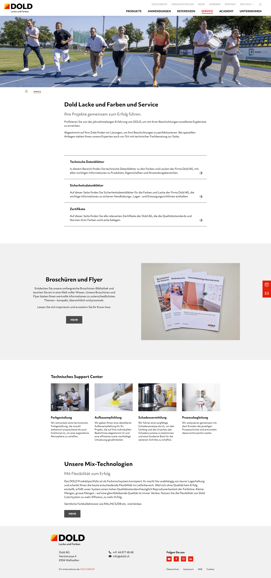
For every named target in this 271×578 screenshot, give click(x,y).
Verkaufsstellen (182, 4)
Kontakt (230, 4)
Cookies (210, 569)
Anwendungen (159, 11)
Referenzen (186, 11)
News (201, 4)
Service (207, 11)
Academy (226, 11)
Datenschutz (173, 569)
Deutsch (245, 4)
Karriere (215, 4)
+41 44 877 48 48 (123, 552)
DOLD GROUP (159, 4)
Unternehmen (251, 11)
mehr (72, 513)
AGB (200, 569)
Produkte (134, 11)
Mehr (74, 319)
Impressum (188, 569)
